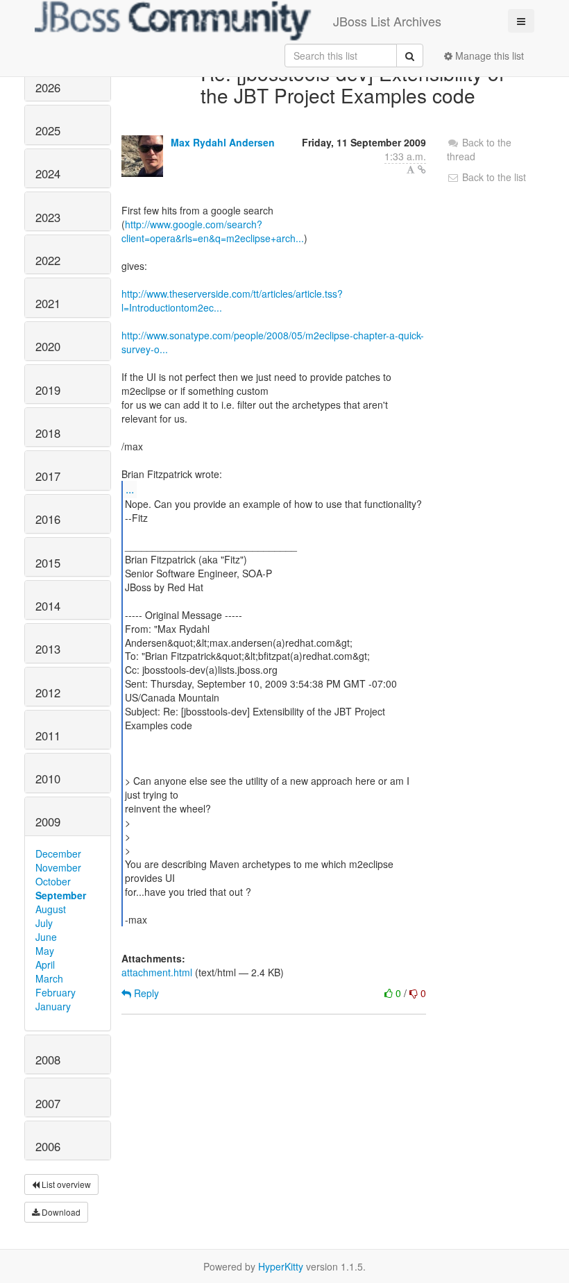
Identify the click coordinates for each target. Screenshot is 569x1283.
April (45, 964)
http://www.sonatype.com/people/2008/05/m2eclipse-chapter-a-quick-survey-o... (272, 342)
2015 (47, 562)
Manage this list (488, 55)
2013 (47, 648)
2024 (47, 173)
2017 (47, 476)
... (130, 489)
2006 (47, 1146)
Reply (145, 993)
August (50, 909)
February (55, 992)
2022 (47, 260)
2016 (47, 519)
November (58, 867)
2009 (47, 821)
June (46, 937)
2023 (47, 217)
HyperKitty (280, 1266)
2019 (47, 390)
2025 (47, 130)
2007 (47, 1103)
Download (60, 1212)
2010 (47, 778)
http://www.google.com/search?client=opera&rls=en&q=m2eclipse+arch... (212, 231)
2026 (47, 87)
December (58, 853)
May (44, 951)
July (44, 923)
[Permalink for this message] (422, 169)
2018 (47, 433)
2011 (47, 735)
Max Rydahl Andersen (223, 142)
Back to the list (492, 177)
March (49, 978)
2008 (47, 1059)
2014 (47, 605)
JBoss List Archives (387, 21)
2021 (47, 303)
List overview (65, 1184)
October (53, 881)
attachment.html (156, 972)
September (60, 895)
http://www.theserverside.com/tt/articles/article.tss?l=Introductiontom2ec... (232, 300)
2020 (47, 346)
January (53, 1006)
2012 (47, 692)
